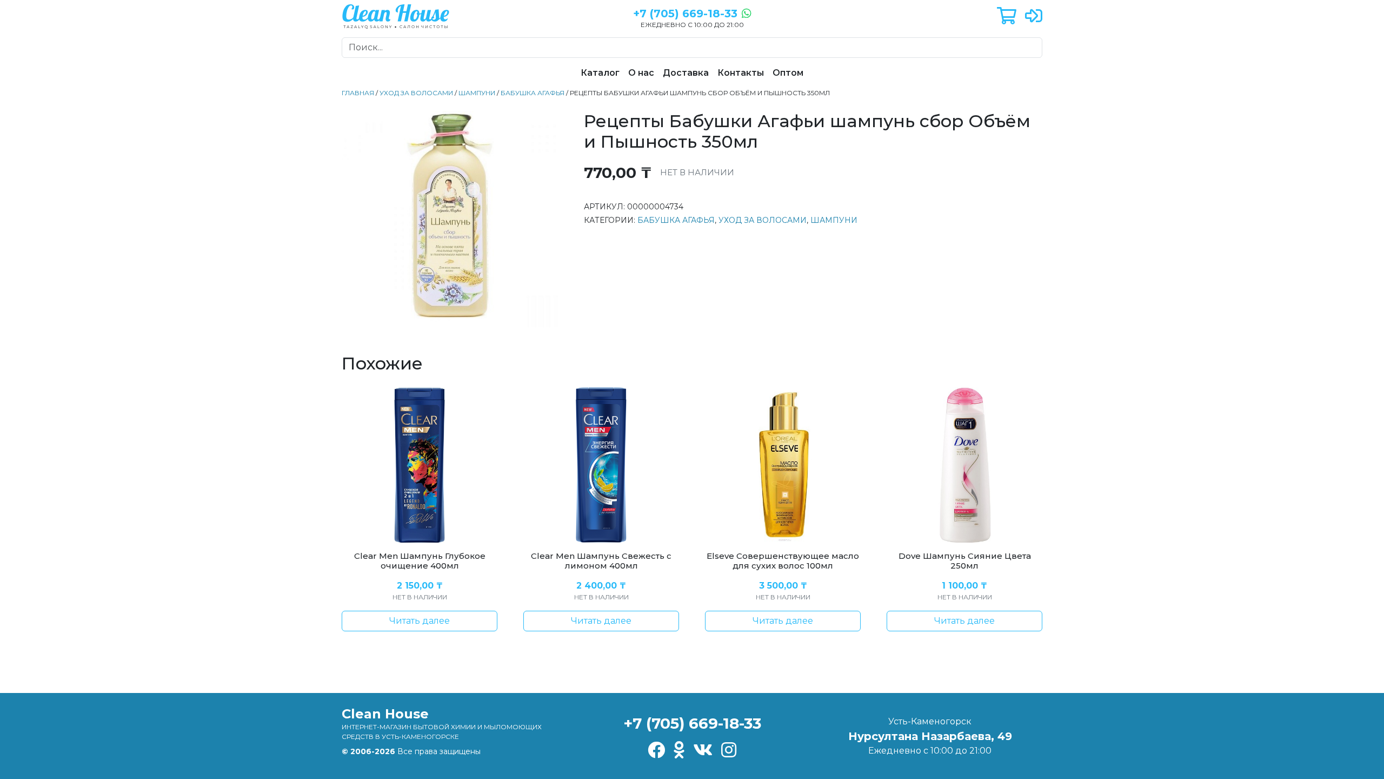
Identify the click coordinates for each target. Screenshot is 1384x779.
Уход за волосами (416, 93)
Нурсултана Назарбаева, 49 (930, 736)
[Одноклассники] (679, 750)
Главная (358, 93)
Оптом (788, 73)
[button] (1006, 16)
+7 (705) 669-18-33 (692, 723)
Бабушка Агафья (532, 93)
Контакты (740, 73)
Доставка (686, 73)
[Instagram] (728, 750)
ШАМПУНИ (476, 93)
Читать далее (419, 621)
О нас (641, 73)
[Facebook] (656, 750)
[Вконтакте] (703, 750)
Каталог (600, 73)
